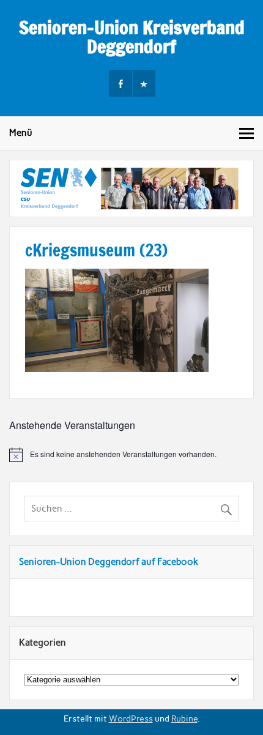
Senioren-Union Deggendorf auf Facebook (108, 561)
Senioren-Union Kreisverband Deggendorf (132, 36)
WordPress (131, 718)
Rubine (184, 718)
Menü (20, 132)
